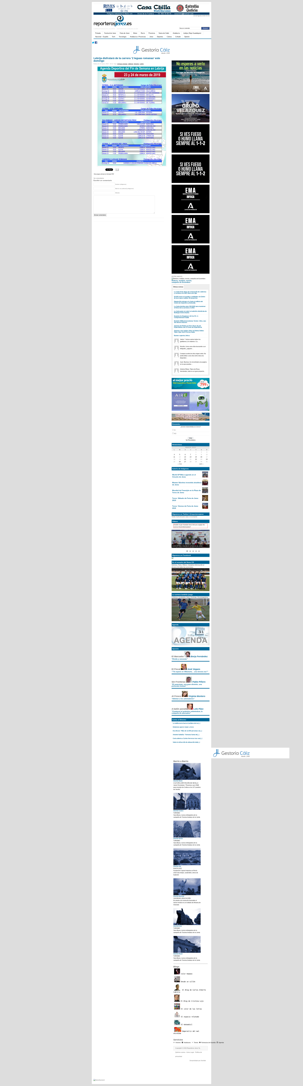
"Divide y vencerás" (180, 659)
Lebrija (142, 64)
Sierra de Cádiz (164, 33)
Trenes (196, 1042)
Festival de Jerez (110, 33)
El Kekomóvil (186, 1025)
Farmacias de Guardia (208, 1042)
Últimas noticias (178, 287)
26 (180, 462)
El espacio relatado (189, 1017)
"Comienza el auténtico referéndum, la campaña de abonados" (187, 712)
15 (196, 457)
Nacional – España (101, 37)
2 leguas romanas (122, 64)
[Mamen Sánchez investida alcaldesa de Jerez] (205, 485)
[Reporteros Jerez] (117, 20)
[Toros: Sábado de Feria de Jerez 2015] (205, 500)
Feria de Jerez (125, 33)
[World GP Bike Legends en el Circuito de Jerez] (205, 477)
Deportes (160, 37)
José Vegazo (193, 669)
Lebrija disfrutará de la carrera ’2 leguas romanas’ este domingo (127, 59)
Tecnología (122, 37)
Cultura (169, 37)
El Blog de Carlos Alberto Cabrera (189, 991)
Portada (98, 33)
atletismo (130, 64)
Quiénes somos (180, 1052)
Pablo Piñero (198, 682)
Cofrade (178, 37)
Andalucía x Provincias (138, 37)
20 (185, 459)
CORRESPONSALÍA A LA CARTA (104, 29)
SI (174, 430)
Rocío (143, 33)
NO (175, 433)
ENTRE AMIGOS (177, 276)
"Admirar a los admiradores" (183, 699)
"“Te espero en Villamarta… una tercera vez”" (190, 672)
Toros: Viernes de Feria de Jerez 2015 (185, 507)
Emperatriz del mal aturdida (186, 1032)
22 (196, 459)
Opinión (186, 37)
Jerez (151, 37)
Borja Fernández (199, 656)
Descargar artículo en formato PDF (104, 174)
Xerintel (203, 1060)
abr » (201, 464)
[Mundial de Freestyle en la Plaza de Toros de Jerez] (205, 492)
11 (174, 457)
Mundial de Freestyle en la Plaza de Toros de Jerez (186, 491)
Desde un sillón (187, 982)
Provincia (152, 33)
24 (207, 459)
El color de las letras (191, 1009)
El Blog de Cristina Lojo (191, 1001)
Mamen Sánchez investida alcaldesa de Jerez (186, 484)
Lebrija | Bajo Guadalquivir (192, 33)
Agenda (221, 1042)
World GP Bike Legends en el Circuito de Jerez (184, 476)
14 (190, 457)
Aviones (178, 1042)
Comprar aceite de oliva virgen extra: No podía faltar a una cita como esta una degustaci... (193, 356)
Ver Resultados (191, 440)
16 (201, 457)
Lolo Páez (198, 709)
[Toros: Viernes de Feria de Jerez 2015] (205, 508)
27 (185, 462)
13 (185, 457)
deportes (136, 64)
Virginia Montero (196, 696)
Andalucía (176, 33)
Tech (113, 37)
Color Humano (186, 974)
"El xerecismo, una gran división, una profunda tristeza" (187, 685)
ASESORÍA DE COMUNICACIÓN (127, 29)
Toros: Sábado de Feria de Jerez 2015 (185, 499)
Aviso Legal (190, 1052)
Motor (135, 33)
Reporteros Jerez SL (193, 1048)
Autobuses (187, 1042)
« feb (180, 464)
